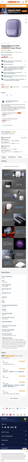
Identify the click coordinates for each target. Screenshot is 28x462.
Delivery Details (24, 137)
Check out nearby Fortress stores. (7, 420)
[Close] (26, 451)
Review (20, 157)
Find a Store (4, 418)
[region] (14, 455)
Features (3, 157)
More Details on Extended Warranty (8, 110)
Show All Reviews (14, 398)
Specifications (12, 157)
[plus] (11, 95)
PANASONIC (6, 46)
